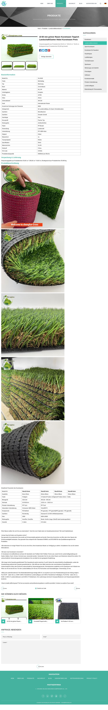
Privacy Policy (92, 678)
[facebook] (43, 696)
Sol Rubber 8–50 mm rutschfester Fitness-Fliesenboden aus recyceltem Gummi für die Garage (69, 622)
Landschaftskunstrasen (55, 28)
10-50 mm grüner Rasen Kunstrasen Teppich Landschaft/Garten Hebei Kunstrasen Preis (14, 622)
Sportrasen (88, 64)
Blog (80, 3)
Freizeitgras (88, 71)
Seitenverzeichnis (76, 678)
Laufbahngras (88, 57)
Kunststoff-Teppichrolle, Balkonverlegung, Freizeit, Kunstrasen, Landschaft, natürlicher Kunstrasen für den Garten (42, 622)
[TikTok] (64, 696)
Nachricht (72, 3)
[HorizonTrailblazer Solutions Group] (4, 3)
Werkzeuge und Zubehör (92, 68)
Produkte (60, 3)
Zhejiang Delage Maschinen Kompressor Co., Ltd (52, 688)
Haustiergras (88, 53)
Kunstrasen (88, 39)
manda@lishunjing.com (66, 702)
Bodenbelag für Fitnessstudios (93, 89)
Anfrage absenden (46, 56)
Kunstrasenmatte (89, 78)
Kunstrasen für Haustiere (92, 50)
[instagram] (60, 696)
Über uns (50, 3)
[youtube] (56, 696)
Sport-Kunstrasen (89, 46)
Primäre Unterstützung (91, 82)
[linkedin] (47, 696)
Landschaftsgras (89, 85)
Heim (41, 3)
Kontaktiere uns (91, 3)
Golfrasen (87, 75)
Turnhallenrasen (89, 60)
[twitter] (51, 696)
